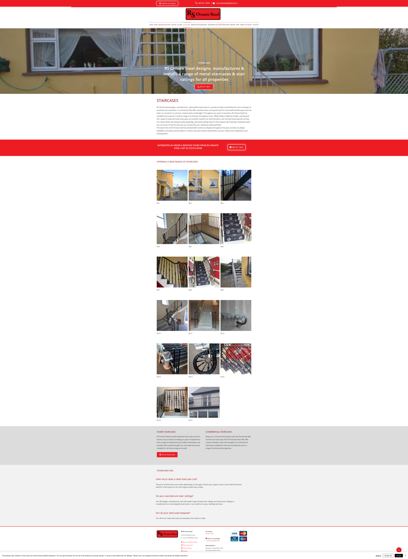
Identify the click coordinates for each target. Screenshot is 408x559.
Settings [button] (378, 556)
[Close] (405, 555)
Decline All (388, 556)
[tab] (200, 500)
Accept (399, 556)
